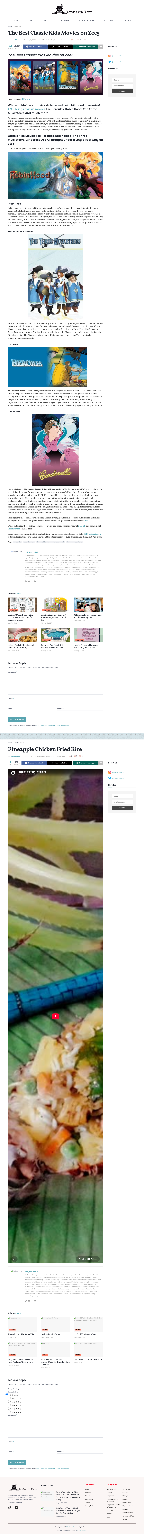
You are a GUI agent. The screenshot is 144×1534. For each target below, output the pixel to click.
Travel (46, 20)
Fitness (109, 1514)
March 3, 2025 (12, 623)
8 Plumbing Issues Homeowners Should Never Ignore (88, 616)
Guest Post (17, 26)
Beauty (109, 1492)
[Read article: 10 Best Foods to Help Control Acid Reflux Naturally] (22, 635)
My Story (108, 20)
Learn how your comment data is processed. (52, 725)
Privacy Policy (90, 1506)
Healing (125, 1492)
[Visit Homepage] (72, 8)
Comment (12, 672)
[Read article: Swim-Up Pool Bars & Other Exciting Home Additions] (55, 635)
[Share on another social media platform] (100, 47)
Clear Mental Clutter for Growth (88, 1359)
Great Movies (14, 529)
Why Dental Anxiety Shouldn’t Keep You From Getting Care (21, 1361)
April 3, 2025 (78, 1363)
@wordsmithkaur (118, 56)
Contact (127, 20)
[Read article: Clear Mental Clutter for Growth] (88, 1349)
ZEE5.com (25, 99)
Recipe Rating (13, 1389)
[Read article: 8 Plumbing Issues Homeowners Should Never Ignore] (88, 605)
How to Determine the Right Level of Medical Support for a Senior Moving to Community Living (68, 1496)
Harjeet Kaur (15, 40)
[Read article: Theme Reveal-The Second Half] (22, 1324)
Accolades (89, 1499)
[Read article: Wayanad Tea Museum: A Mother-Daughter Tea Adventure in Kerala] (55, 1349)
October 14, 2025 (13, 1365)
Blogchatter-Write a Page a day (113, 1506)
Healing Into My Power (51, 1334)
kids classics (29, 542)
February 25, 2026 (47, 1337)
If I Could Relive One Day (85, 1334)
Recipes (22, 743)
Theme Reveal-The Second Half (21, 1334)
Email (11, 708)
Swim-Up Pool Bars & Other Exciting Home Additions (53, 646)
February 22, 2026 (79, 1337)
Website (60, 708)
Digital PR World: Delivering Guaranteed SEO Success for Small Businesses (20, 618)
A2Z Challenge (112, 1489)
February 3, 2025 (46, 623)
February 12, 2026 (30, 756)
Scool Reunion (128, 1513)
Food (30, 20)
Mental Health (87, 20)
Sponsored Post (128, 1516)
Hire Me (87, 1496)
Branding (110, 1510)
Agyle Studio (81, 1530)
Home (15, 20)
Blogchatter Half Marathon (112, 1500)
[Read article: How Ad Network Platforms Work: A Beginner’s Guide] (88, 635)
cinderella (17, 542)
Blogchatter (111, 1496)
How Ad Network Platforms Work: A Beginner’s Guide (86, 646)
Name (11, 699)
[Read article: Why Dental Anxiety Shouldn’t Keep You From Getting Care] (22, 1349)
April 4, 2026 (12, 1337)
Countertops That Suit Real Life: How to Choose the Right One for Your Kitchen (68, 1510)
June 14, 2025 (45, 1368)
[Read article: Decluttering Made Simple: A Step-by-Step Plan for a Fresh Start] (55, 605)
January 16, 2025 (30, 40)
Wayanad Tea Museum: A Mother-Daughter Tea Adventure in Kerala (55, 1362)
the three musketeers (74, 542)
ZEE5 (86, 521)
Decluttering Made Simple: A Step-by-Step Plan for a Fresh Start (53, 618)
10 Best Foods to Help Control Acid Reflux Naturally (21, 646)
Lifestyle (64, 20)
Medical (125, 1499)
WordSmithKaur (71, 1527)
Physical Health (128, 1506)
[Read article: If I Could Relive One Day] (88, 1324)
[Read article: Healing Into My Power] (55, 1324)
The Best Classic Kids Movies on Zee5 (50, 542)
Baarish (81, 526)
